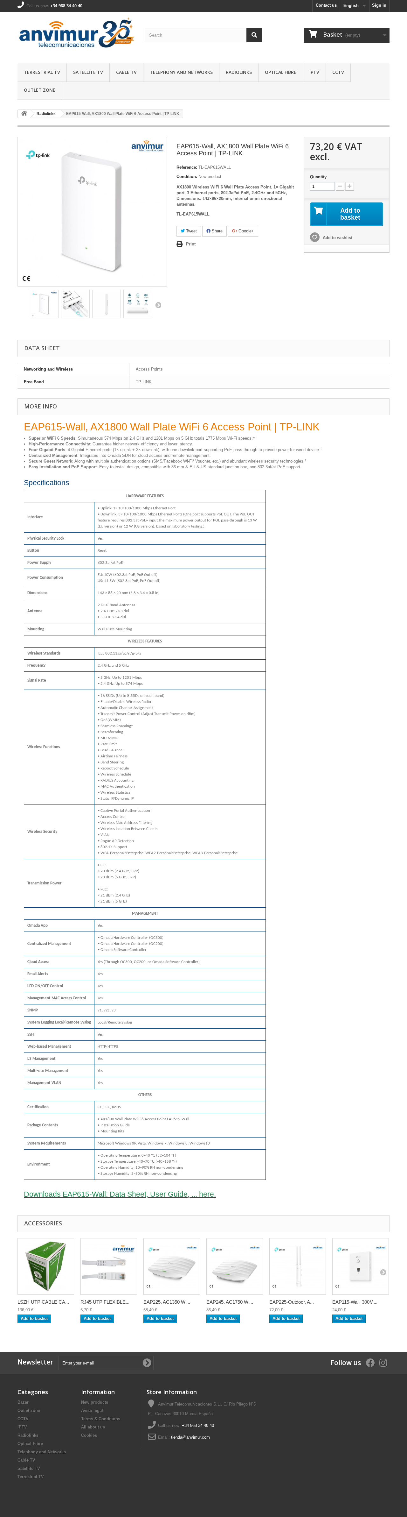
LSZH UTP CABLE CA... (43, 1302)
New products (94, 1402)
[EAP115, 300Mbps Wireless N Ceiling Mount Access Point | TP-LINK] (171, 1266)
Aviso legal (92, 1410)
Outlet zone (39, 90)
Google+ (245, 231)
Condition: (186, 176)
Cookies (89, 1435)
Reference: (186, 167)
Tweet (191, 231)
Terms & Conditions (100, 1418)
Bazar (23, 1402)
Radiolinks (239, 72)
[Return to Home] (24, 114)
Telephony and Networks (181, 72)
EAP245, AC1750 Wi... (229, 1302)
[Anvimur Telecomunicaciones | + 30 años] (76, 36)
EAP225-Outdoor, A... (291, 1302)
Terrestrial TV (42, 72)
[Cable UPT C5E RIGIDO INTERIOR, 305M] (45, 1266)
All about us (93, 1427)
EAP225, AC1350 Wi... (166, 1302)
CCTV (338, 72)
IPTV (314, 72)
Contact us (326, 5)
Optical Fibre (280, 72)
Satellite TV (88, 72)
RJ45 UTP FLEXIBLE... (104, 1302)
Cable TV (126, 72)
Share (216, 231)
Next (158, 305)
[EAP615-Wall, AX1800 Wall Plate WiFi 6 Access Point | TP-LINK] (44, 304)
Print (191, 244)
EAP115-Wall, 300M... (354, 1302)
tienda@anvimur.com (190, 1437)
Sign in (379, 5)
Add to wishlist (336, 237)
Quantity (318, 176)
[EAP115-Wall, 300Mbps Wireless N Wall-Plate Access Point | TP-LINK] (360, 1266)
